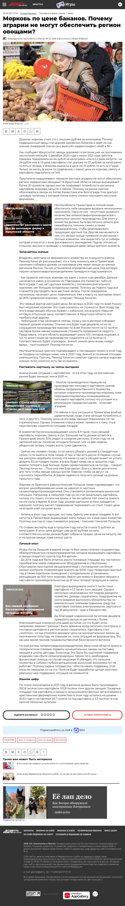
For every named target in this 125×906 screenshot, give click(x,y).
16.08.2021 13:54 (10, 13)
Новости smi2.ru (14, 820)
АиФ (26, 123)
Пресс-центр (110, 831)
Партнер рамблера (51, 894)
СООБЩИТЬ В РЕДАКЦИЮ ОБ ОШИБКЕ (73, 834)
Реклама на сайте (45, 831)
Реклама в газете (66, 831)
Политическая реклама (89, 831)
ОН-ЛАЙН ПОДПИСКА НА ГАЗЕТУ (38, 834)
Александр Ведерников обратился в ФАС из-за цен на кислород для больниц (57, 774)
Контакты (29, 831)
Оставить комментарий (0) (97, 715)
